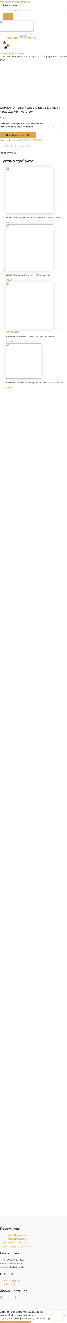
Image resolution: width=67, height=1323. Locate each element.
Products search (11, 5)
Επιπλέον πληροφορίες (18, 146)
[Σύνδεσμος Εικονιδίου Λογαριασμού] (4, 43)
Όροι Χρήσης (13, 1280)
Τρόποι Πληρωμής (16, 1238)
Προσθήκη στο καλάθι (18, 135)
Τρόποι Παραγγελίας (17, 1235)
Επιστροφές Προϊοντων (18, 1246)
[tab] (36, 146)
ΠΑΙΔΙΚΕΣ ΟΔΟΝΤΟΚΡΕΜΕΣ (27, 140)
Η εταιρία (11, 1284)
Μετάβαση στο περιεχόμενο (15, 1)
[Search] (8, 16)
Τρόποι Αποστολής (16, 1242)
